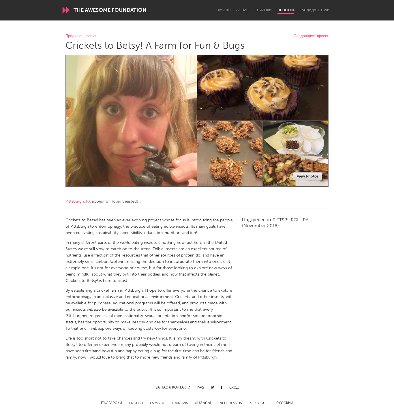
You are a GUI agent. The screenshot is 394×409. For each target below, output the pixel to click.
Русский (284, 403)
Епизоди (263, 10)
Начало (223, 10)
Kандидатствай (315, 10)
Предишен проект (80, 36)
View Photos (307, 176)
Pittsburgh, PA (78, 201)
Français (180, 403)
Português (259, 403)
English (136, 403)
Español (157, 403)
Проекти (285, 10)
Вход (234, 387)
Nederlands (230, 403)
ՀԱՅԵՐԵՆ (204, 403)
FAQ (200, 387)
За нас (242, 10)
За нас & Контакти (172, 387)
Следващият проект (311, 36)
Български (111, 403)
